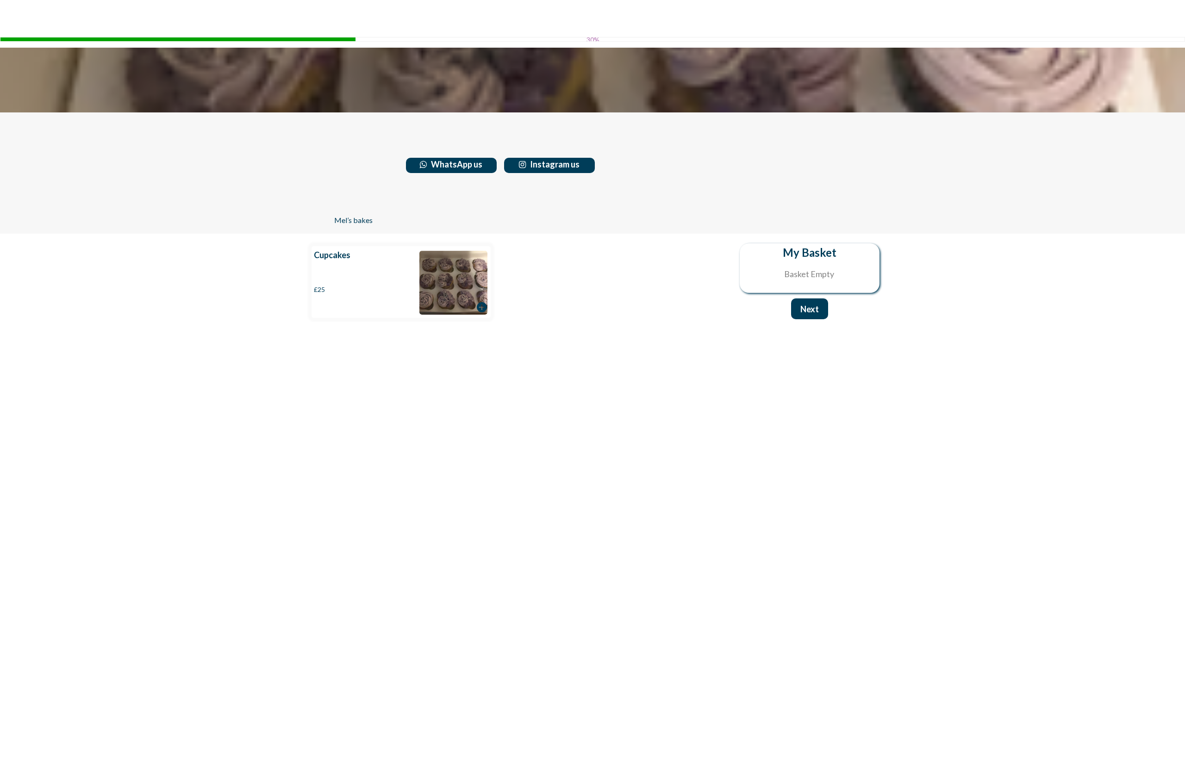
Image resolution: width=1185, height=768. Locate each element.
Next (809, 309)
